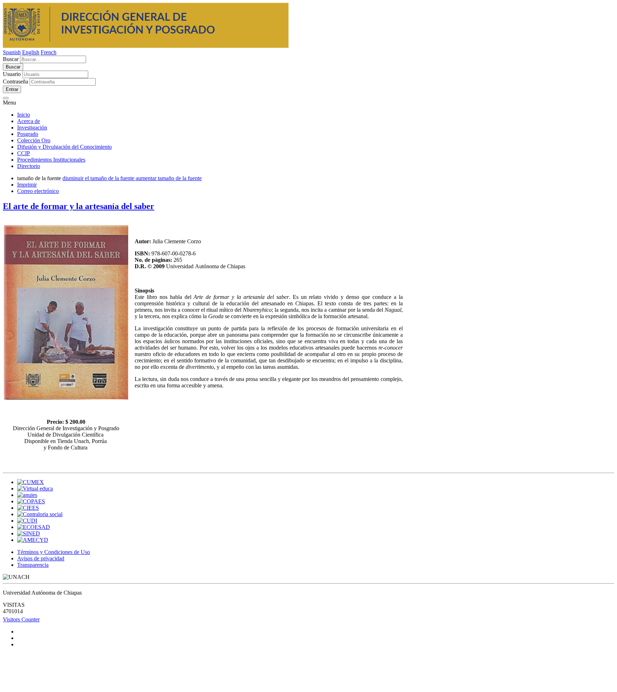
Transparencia (33, 565)
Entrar (12, 89)
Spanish (12, 52)
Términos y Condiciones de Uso (53, 552)
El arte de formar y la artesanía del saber (78, 206)
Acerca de (28, 121)
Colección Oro (33, 140)
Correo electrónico (38, 191)
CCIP (23, 153)
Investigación (32, 127)
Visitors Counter (21, 619)
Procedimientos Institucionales (51, 160)
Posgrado (27, 134)
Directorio (28, 166)
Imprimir (27, 185)
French (48, 52)
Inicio (23, 115)
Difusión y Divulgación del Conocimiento (64, 147)
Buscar (11, 59)
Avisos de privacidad (40, 558)
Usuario (12, 74)
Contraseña (15, 81)
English (30, 52)
